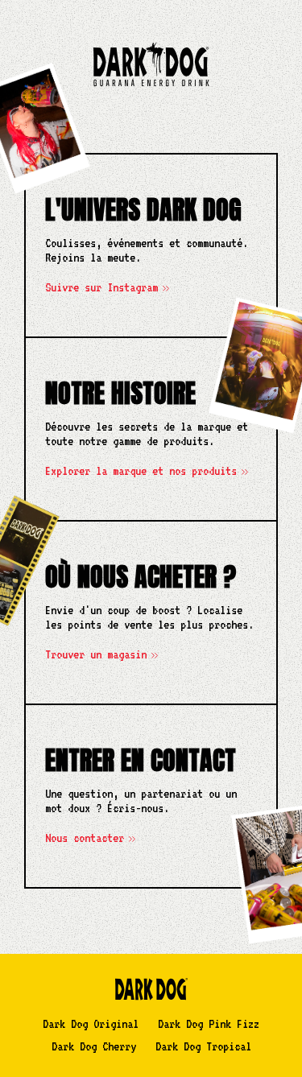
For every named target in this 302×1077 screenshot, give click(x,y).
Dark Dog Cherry (94, 1046)
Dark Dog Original (91, 1024)
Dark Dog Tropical (203, 1046)
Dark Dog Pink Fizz (208, 1024)
